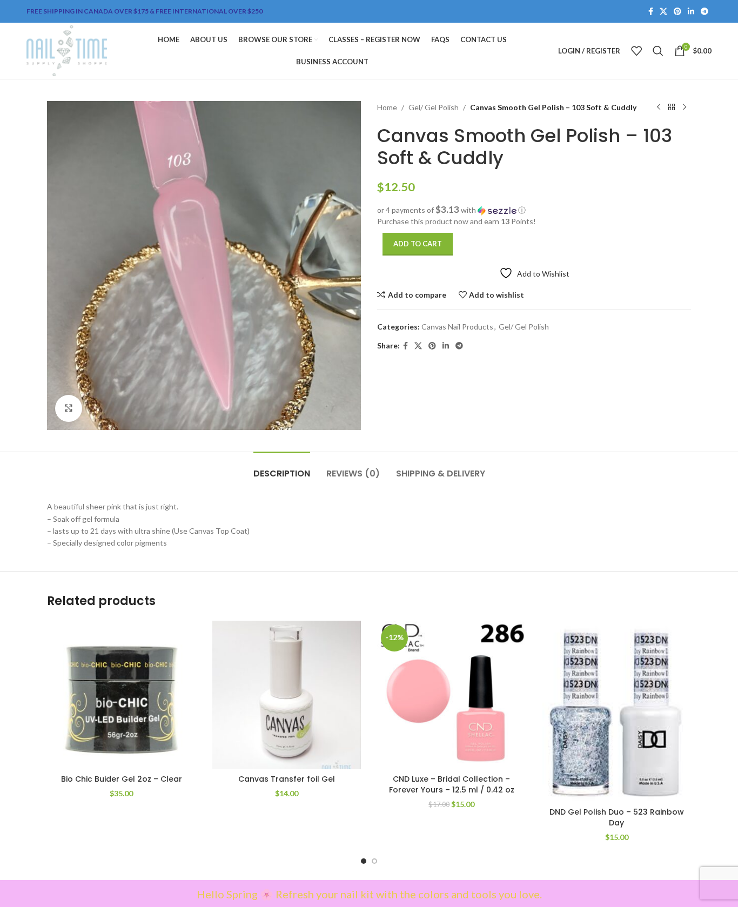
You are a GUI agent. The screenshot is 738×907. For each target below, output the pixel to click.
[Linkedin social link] (691, 11)
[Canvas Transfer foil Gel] (286, 695)
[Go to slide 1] (363, 861)
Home (387, 107)
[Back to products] (671, 107)
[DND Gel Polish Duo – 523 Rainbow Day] (617, 712)
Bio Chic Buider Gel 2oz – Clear (121, 779)
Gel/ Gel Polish (433, 107)
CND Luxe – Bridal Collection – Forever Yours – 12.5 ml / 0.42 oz (451, 784)
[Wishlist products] (636, 51)
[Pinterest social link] (677, 11)
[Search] (658, 51)
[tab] (281, 468)
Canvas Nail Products (457, 326)
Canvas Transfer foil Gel (286, 779)
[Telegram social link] (704, 11)
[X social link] (663, 11)
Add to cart (417, 243)
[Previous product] (658, 107)
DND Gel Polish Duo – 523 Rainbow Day (616, 817)
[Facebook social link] (650, 11)
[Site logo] (66, 50)
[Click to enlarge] (68, 408)
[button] (534, 210)
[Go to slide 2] (374, 861)
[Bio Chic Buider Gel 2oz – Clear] (121, 695)
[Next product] (684, 107)
